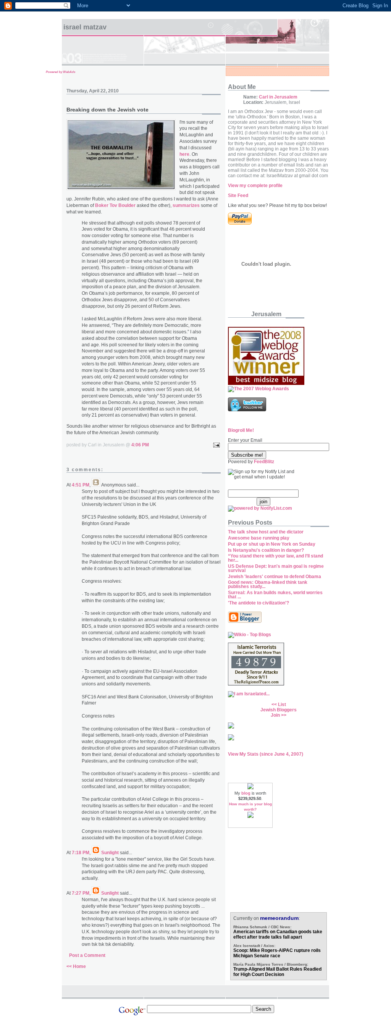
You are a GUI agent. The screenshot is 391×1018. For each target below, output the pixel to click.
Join (275, 715)
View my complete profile (255, 185)
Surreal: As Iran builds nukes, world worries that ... (275, 594)
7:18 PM (80, 852)
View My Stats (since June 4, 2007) (265, 754)
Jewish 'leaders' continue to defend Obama (274, 576)
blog (245, 793)
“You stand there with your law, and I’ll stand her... (275, 558)
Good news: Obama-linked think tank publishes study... (267, 584)
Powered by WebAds (60, 72)
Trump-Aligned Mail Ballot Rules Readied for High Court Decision (277, 971)
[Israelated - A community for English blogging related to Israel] (249, 693)
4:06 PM (140, 445)
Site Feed (238, 195)
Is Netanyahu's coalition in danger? (266, 550)
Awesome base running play (258, 538)
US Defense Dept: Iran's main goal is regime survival (276, 568)
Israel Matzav (85, 27)
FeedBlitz (264, 461)
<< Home (76, 966)
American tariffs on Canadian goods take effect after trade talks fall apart (277, 934)
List (282, 704)
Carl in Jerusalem (278, 97)
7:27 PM (80, 893)
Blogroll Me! (241, 430)
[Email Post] (215, 445)
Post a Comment (87, 955)
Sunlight (110, 852)
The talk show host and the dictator (266, 532)
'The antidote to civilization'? (258, 603)
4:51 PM (80, 485)
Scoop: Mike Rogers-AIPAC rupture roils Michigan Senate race (277, 953)
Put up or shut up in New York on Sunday (271, 544)
